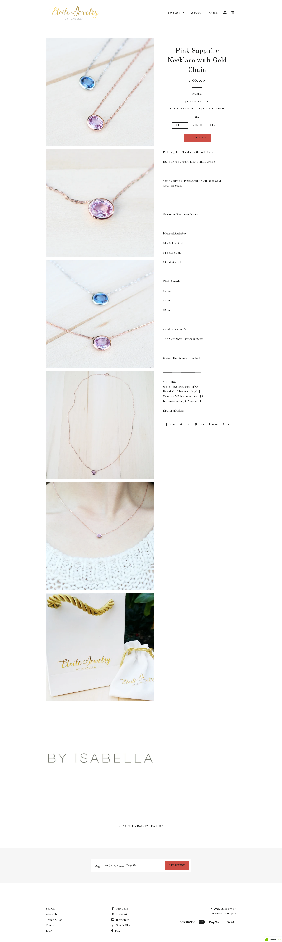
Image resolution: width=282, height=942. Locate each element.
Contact (50, 925)
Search (50, 908)
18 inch (214, 125)
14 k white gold (211, 108)
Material (197, 93)
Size (197, 117)
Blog (49, 931)
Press (213, 13)
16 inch (180, 125)
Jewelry (174, 13)
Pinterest (121, 914)
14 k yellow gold (197, 101)
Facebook (121, 908)
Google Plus (122, 925)
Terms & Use (54, 920)
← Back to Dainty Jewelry (141, 826)
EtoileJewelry (228, 908)
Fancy (118, 931)
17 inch (196, 125)
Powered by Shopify (223, 913)
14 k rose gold (181, 108)
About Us (51, 914)
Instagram (122, 920)
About (196, 13)
